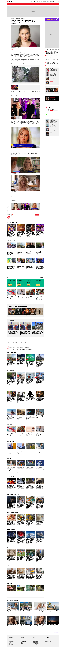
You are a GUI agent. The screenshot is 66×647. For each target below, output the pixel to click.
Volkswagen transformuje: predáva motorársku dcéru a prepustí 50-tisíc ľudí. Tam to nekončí (20, 487)
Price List (22, 643)
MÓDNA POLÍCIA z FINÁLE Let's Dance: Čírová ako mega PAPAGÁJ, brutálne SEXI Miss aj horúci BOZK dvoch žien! (11, 233)
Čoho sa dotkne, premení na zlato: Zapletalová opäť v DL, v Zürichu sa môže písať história (11, 469)
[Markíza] (46, 105)
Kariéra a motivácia (13, 494)
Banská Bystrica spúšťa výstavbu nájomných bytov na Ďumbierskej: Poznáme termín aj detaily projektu (39, 363)
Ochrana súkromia (11, 640)
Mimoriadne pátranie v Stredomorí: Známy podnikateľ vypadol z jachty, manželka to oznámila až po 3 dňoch (39, 451)
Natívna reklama (23, 644)
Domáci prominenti (22, 18)
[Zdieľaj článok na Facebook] (8, 211)
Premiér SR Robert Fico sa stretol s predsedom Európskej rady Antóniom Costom (25, 333)
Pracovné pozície (10, 277)
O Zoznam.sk (11, 637)
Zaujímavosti (28, 3)
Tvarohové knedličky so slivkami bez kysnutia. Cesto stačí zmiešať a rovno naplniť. (20, 523)
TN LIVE (9, 548)
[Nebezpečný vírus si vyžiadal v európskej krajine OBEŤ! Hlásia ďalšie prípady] (30, 375)
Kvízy (39, 3)
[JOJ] (46, 107)
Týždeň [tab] (57, 49)
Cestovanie (33, 334)
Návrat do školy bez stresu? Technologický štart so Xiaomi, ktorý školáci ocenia (29, 434)
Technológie (11, 530)
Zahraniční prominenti (19, 402)
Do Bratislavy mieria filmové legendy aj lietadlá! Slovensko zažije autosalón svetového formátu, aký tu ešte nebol (40, 297)
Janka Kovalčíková (19, 212)
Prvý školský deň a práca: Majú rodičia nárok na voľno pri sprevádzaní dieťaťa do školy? (21, 505)
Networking (37, 508)
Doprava (27, 490)
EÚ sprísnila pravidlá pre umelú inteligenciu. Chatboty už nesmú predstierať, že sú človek (11, 540)
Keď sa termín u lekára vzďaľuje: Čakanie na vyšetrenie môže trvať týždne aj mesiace (20, 297)
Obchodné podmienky (24, 641)
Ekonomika (34, 3)
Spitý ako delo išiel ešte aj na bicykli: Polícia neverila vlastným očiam (18, 347)
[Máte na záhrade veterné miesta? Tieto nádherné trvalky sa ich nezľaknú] (40, 588)
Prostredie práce (18, 507)
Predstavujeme (37, 490)
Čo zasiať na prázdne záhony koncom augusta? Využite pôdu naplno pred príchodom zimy (11, 593)
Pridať (38, 214)
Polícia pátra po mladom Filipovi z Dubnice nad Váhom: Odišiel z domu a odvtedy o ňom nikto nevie (30, 363)
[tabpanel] (52, 58)
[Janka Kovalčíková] (16, 206)
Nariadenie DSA (11, 644)
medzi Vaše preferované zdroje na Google (22, 214)
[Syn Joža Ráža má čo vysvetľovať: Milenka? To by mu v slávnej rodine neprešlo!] (11, 394)
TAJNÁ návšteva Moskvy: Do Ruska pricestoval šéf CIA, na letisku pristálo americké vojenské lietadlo (11, 381)
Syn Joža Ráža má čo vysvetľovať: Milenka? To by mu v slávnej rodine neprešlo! (20, 349)
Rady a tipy (27, 525)
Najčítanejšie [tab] (48, 49)
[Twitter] (48, 637)
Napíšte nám (10, 643)
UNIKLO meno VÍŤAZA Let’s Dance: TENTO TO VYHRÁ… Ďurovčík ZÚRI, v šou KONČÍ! (40, 233)
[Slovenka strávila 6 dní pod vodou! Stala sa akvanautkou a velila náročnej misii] (11, 412)
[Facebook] (45, 637)
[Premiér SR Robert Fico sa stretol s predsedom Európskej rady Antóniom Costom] (25, 326)
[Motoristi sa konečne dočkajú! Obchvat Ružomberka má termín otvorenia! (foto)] (30, 446)
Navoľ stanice (46, 116)
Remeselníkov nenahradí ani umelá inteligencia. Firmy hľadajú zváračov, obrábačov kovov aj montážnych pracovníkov (11, 505)
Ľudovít (41, 1)
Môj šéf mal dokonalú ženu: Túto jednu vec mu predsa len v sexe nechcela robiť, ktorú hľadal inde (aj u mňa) (54, 99)
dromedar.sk (18, 419)
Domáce (9, 3)
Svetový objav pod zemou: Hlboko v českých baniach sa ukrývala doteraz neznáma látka (11, 558)
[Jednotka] (46, 109)
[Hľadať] (58, 4)
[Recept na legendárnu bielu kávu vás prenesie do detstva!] (40, 517)
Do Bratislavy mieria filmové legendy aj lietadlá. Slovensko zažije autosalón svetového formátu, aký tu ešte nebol (11, 487)
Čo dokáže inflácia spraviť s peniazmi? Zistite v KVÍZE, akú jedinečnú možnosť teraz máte (11, 297)
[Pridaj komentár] (8, 208)
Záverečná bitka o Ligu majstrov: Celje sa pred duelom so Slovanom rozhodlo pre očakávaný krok (20, 469)
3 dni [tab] (53, 49)
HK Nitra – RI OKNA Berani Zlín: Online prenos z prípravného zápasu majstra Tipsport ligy (30, 469)
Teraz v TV (47, 102)
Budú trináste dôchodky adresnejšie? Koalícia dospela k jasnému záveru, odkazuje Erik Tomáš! (20, 451)
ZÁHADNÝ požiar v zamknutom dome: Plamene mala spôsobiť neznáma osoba (11, 363)
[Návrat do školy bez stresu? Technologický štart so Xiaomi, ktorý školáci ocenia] (30, 429)
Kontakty (34, 637)
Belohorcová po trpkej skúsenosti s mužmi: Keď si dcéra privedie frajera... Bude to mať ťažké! (40, 399)
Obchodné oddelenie (35, 641)
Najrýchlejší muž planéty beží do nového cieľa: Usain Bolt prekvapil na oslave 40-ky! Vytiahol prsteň (21, 399)
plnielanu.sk (37, 436)
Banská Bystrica (37, 366)
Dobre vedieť (8, 299)
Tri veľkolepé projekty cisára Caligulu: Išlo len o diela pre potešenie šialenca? (21, 417)
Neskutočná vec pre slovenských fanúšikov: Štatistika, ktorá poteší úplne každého (30, 297)
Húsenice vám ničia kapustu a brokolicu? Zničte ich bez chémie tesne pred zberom (29, 593)
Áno (13, 196)
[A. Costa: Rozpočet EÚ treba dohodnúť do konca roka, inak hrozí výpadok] (13, 326)
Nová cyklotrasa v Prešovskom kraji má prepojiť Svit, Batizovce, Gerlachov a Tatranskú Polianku (30, 487)
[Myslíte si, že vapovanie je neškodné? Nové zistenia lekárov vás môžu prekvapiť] (30, 412)
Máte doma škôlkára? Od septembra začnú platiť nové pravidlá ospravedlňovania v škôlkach (30, 505)
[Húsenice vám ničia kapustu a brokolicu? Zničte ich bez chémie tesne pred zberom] (30, 588)
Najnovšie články (11, 340)
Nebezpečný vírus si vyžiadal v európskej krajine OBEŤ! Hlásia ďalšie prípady (29, 381)
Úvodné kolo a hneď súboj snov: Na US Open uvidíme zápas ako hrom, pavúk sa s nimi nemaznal (40, 469)
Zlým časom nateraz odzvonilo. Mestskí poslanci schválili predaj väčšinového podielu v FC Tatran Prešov (30, 558)
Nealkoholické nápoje (38, 524)
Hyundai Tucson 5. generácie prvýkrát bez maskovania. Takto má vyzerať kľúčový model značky (39, 487)
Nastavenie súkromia (11, 641)
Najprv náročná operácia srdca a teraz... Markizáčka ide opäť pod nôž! (30, 398)
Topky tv (42, 3)
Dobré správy (11, 424)
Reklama (22, 637)
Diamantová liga (9, 471)
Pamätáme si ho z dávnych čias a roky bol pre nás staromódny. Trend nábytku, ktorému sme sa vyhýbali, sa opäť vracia (11, 576)
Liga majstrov (18, 472)
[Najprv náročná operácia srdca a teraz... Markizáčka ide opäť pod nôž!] (30, 394)
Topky (16, 18)
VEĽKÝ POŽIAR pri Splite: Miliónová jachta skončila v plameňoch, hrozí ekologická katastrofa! (40, 381)
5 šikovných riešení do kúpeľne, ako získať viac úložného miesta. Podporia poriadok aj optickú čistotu (39, 576)
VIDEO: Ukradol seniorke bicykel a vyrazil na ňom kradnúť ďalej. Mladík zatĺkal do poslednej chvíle (40, 558)
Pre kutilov (10, 583)
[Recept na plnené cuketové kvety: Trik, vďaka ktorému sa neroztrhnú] (30, 517)
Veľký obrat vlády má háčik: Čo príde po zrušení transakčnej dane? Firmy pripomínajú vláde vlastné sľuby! (11, 451)
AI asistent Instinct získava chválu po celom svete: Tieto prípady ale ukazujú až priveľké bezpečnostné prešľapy (21, 540)
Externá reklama (23, 640)
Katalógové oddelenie (35, 642)
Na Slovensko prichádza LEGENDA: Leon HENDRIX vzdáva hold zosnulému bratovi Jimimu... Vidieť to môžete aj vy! (30, 233)
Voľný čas (51, 3)
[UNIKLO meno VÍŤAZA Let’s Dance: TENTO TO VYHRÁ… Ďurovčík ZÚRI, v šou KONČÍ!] (40, 227)
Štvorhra (37, 471)
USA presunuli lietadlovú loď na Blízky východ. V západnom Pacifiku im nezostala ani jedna (40, 540)
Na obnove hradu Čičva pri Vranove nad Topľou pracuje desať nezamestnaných (37, 332)
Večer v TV (53, 102)
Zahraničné (14, 3)
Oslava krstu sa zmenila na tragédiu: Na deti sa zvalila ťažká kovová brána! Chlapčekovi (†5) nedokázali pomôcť (21, 381)
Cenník (22, 642)
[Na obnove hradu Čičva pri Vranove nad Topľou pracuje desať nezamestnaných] (37, 326)
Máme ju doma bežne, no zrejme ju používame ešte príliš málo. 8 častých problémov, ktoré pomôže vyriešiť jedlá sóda (30, 576)
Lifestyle (46, 3)
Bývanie (9, 566)
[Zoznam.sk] (47, 641)
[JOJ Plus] (46, 114)
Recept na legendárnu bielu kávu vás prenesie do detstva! (39, 522)
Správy (9, 334)
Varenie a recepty (12, 512)
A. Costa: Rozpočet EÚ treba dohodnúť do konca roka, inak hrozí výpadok (13, 332)
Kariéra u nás (10, 642)
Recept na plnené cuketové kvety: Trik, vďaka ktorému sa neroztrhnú (29, 523)
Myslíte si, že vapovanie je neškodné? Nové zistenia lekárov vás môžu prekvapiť (30, 417)
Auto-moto (10, 476)
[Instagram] (47, 637)
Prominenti (20, 3)
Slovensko (27, 472)
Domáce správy (11, 353)
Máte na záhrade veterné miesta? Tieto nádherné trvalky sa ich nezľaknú (40, 593)
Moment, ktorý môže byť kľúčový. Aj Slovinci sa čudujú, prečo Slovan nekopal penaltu (21, 558)
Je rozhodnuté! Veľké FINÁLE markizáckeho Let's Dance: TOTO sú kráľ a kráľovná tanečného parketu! (21, 233)
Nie (13, 197)
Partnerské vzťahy (52, 97)
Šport (24, 3)
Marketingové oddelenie (36, 643)
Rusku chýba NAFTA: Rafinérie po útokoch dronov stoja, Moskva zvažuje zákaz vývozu (21, 342)
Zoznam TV (11, 320)
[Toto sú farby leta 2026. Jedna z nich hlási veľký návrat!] (40, 412)
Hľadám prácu (9, 508)
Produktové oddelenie (35, 640)
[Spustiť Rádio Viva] (51, 18)
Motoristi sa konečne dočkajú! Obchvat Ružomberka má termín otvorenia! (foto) (30, 451)
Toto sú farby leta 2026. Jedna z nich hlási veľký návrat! (39, 416)
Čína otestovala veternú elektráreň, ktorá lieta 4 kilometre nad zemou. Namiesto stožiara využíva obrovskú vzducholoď (30, 540)
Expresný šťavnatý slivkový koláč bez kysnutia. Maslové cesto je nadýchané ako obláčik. (11, 523)
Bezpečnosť (18, 543)
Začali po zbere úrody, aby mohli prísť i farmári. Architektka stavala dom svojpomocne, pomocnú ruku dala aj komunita (21, 576)
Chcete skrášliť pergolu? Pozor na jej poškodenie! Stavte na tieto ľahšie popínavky (21, 593)
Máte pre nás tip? (35, 644)
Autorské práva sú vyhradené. (48, 639)
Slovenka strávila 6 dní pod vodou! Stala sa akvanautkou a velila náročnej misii (11, 417)
